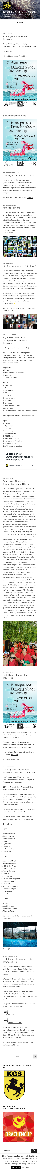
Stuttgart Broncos (19, 11)
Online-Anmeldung (20, 56)
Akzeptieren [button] (16, 1167)
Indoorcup (14, 755)
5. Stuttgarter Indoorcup (14, 115)
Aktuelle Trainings (11, 208)
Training (13, 230)
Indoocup (30, 198)
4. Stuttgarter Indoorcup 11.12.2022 (19, 175)
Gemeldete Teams (15, 1023)
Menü (21, 22)
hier (11, 51)
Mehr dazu (25, 1167)
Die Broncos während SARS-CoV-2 (19, 266)
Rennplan (11, 1014)
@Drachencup (12, 949)
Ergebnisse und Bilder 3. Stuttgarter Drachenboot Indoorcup (15, 340)
